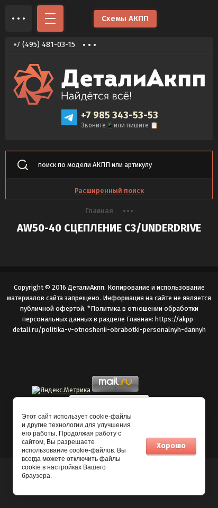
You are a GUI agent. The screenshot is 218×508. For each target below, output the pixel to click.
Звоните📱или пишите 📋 (119, 125)
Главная (99, 211)
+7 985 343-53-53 (119, 115)
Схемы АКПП (125, 18)
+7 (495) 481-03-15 (44, 44)
